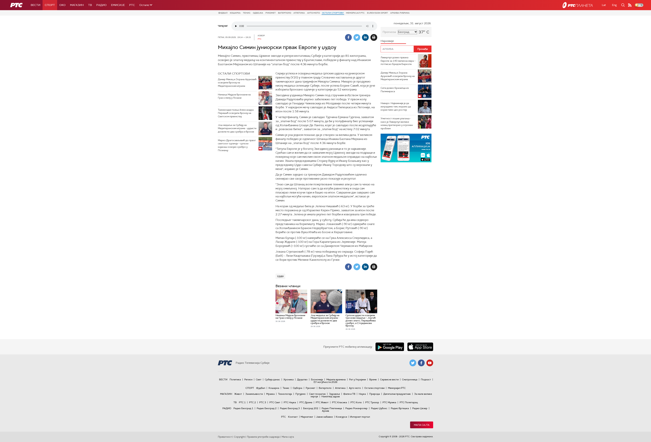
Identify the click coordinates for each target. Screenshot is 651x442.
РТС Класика (339, 402)
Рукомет (270, 13)
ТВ (90, 5)
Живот (238, 393)
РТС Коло (356, 402)
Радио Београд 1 (243, 408)
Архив (325, 410)
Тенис (247, 13)
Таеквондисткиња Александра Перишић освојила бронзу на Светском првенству (236, 113)
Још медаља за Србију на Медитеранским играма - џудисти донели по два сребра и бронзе (237, 128)
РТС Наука (290, 402)
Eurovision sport (377, 13)
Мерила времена (336, 379)
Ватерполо (284, 13)
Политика (235, 379)
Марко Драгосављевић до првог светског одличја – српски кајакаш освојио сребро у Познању (237, 145)
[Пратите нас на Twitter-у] (412, 362)
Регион (248, 379)
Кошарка (235, 13)
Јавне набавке (324, 416)
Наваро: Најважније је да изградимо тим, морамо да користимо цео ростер (396, 106)
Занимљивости (254, 393)
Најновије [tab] (387, 41)
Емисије (118, 5)
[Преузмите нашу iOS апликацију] (420, 347)
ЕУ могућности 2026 (325, 382)
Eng (614, 5)
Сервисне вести (389, 379)
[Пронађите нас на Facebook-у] (421, 362)
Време (373, 379)
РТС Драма (305, 402)
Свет (258, 379)
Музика (270, 393)
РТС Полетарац (409, 402)
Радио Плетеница (332, 408)
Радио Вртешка (400, 408)
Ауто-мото (313, 13)
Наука (362, 393)
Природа (374, 393)
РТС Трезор (372, 402)
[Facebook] (348, 37)
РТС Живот (322, 402)
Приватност (225, 436)
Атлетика (299, 13)
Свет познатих (317, 393)
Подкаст (426, 379)
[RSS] (629, 5)
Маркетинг (307, 416)
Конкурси (341, 416)
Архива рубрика (400, 13)
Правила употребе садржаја (263, 436)
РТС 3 (262, 402)
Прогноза (389, 32)
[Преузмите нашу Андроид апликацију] (390, 347)
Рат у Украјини (357, 379)
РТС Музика (389, 402)
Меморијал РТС (355, 13)
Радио (101, 5)
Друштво (302, 379)
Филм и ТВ (349, 393)
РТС (132, 5)
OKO (62, 5)
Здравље (334, 393)
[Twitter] (356, 37)
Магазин (77, 5)
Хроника (288, 379)
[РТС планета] (578, 5)
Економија (317, 379)
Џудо (280, 276)
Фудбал (223, 13)
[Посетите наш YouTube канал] (429, 362)
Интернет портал (360, 416)
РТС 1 (242, 402)
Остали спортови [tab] (234, 73)
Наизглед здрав (330, 396)
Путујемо (300, 393)
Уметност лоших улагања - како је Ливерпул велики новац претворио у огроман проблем (397, 123)
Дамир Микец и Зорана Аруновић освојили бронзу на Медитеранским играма (237, 82)
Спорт (50, 5)
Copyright (239, 436)
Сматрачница (409, 379)
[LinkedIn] (365, 37)
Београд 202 (310, 408)
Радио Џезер (419, 408)
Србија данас (272, 379)
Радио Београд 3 (290, 408)
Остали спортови (333, 13)
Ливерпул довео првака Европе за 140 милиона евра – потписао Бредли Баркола (398, 61)
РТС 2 (252, 402)
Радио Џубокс (379, 408)
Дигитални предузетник (397, 393)
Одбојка (258, 13)
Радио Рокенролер (356, 408)
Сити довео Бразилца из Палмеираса (395, 89)
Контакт (293, 416)
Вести (35, 5)
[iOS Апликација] (406, 148)
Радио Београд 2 (267, 408)
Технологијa (285, 393)
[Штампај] (373, 37)
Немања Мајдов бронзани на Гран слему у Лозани (234, 96)
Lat (604, 5)
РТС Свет (274, 402)
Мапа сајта (421, 424)
